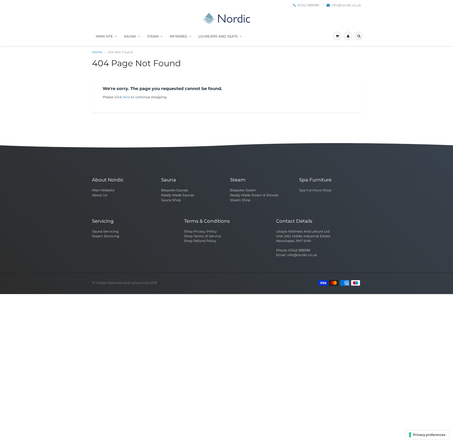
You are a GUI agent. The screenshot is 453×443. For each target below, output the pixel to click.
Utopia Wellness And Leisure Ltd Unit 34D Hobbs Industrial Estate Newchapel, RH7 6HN (303, 236)
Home (97, 52)
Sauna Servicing (105, 231)
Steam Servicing (105, 236)
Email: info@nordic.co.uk (296, 255)
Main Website (103, 190)
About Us (99, 195)
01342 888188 (308, 5)
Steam (153, 36)
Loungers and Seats (218, 36)
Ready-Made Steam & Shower (254, 195)
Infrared (178, 36)
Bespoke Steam (243, 190)
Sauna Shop (171, 200)
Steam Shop (240, 200)
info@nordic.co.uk (346, 5)
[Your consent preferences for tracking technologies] (427, 434)
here (126, 97)
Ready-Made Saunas (177, 195)
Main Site (104, 36)
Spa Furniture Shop (315, 190)
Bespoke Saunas (174, 190)
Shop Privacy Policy (200, 231)
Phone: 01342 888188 (293, 250)
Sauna (130, 36)
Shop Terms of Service (202, 236)
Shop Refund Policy (200, 241)
